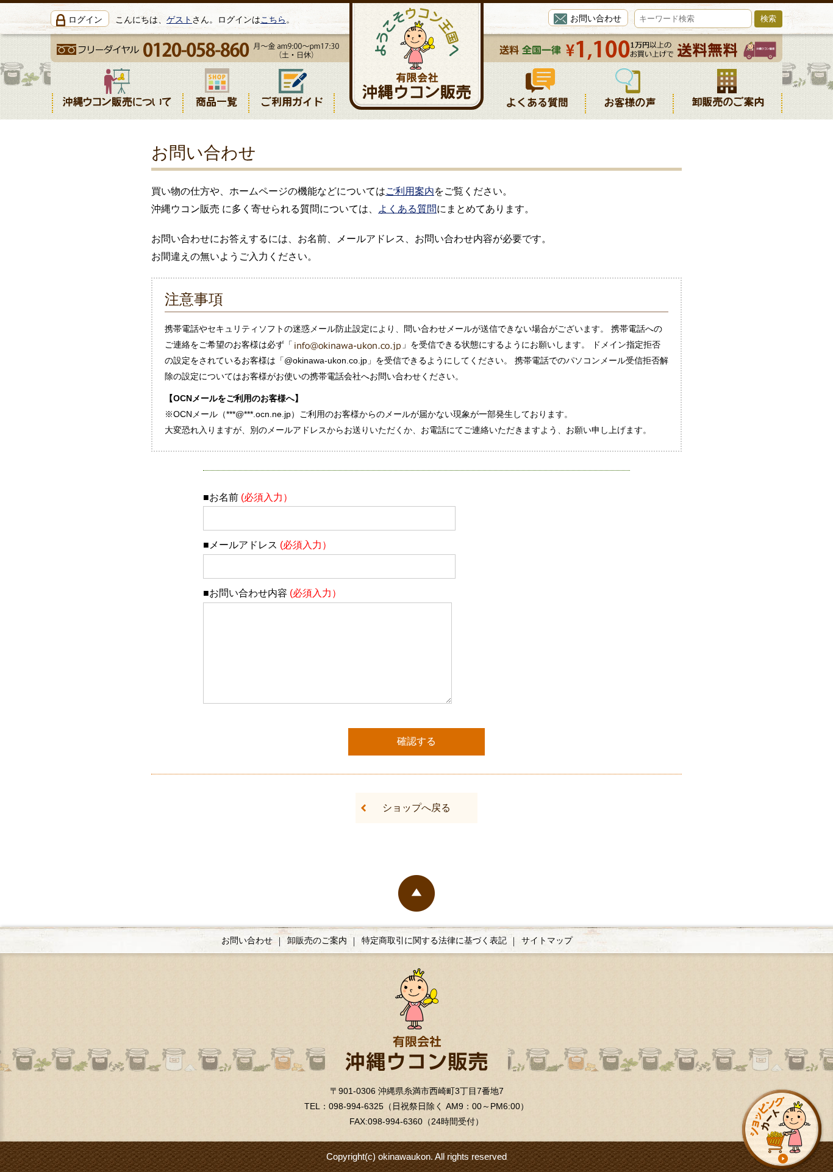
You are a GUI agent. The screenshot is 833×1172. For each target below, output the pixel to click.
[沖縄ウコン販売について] (117, 87)
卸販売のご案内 (317, 940)
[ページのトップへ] (416, 892)
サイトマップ (547, 940)
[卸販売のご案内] (728, 88)
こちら (273, 19)
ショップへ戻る (416, 807)
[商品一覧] (216, 87)
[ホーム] (416, 998)
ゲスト (179, 19)
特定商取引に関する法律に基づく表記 (434, 940)
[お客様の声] (630, 87)
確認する (416, 741)
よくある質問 (407, 209)
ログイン (85, 19)
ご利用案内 (409, 191)
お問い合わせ (595, 18)
